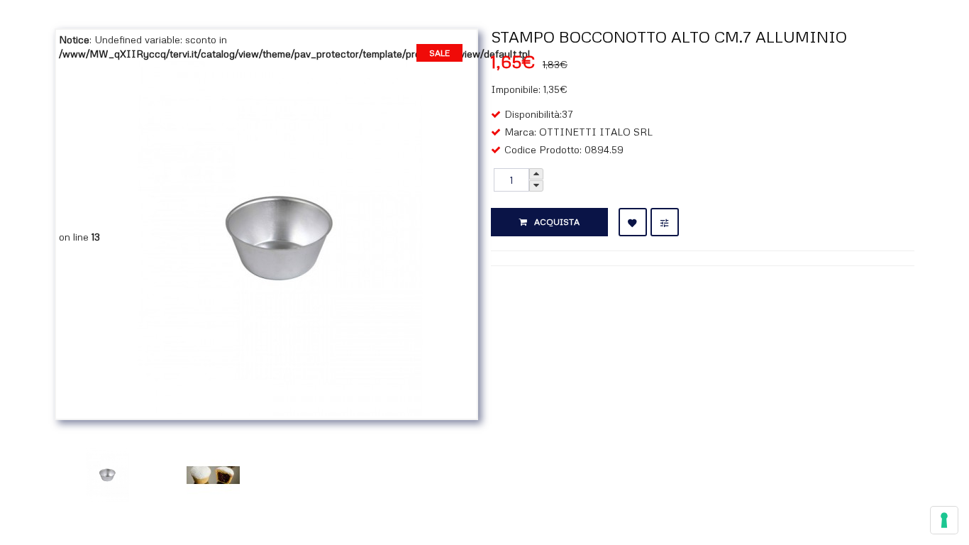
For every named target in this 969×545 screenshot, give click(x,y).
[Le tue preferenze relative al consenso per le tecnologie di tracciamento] (944, 520)
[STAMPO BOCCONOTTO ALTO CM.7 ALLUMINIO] (280, 237)
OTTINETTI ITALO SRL (596, 132)
